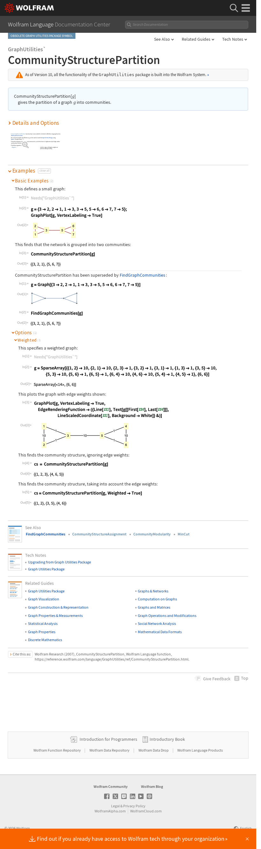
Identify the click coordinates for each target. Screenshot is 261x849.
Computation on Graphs (157, 599)
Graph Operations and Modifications (167, 615)
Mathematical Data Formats (160, 631)
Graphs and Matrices (154, 607)
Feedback (216, 679)
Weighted (14, 147)
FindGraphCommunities (17, 135)
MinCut (183, 534)
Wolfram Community (111, 786)
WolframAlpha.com (110, 811)
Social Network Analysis (157, 623)
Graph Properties (41, 631)
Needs (12, 139)
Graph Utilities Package (47, 137)
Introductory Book (167, 739)
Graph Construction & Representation (58, 607)
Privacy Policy (134, 805)
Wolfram (23, 828)
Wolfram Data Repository (109, 750)
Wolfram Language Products (200, 750)
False (27, 147)
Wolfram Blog (152, 786)
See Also (162, 39)
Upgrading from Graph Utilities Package (59, 562)
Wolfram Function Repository (57, 750)
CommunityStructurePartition (18, 134)
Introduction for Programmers (108, 739)
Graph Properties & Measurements (55, 615)
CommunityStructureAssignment (99, 534)
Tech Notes (232, 39)
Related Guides (196, 39)
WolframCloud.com (146, 811)
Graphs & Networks (153, 591)
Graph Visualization (43, 599)
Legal (115, 805)
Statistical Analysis (43, 623)
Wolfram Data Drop (153, 750)
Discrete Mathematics (45, 639)
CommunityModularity (152, 534)
